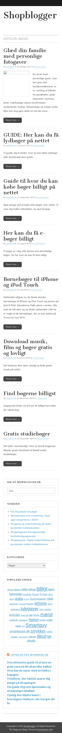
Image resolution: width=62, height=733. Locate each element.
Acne (10, 589)
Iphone (40, 603)
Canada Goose (30, 594)
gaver (11, 599)
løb (31, 615)
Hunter (30, 603)
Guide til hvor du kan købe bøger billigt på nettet (30, 187)
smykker (38, 631)
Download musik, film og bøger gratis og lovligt (27, 347)
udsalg (31, 640)
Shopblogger (30, 15)
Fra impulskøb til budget (24, 511)
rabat (18, 625)
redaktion (10, 66)
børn (51, 589)
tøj (49, 636)
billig (25, 589)
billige (32, 589)
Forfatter (10, 357)
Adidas (17, 589)
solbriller (14, 637)
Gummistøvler (38, 598)
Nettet (34, 620)
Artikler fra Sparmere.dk (29, 654)
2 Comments (38, 357)
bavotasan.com (45, 730)
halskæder (13, 604)
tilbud (41, 636)
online (42, 620)
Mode (36, 615)
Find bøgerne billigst (29, 393)
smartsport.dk (20, 631)
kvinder (14, 615)
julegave (15, 609)
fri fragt (43, 594)
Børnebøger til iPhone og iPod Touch (30, 282)
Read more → (12, 120)
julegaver (30, 608)
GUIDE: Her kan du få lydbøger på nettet (31, 138)
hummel (22, 604)
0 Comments (40, 66)
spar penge (23, 637)
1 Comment (41, 398)
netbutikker (23, 620)
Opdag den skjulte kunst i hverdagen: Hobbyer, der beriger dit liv (31, 699)
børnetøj (15, 594)
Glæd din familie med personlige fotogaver (24, 56)
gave (50, 594)
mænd (46, 614)
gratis (19, 598)
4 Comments (39, 243)
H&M (50, 598)
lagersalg (25, 615)
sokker (49, 632)
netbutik (13, 620)
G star (26, 599)
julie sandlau (45, 609)
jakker (50, 604)
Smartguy (36, 625)
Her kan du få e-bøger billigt (24, 236)
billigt (42, 589)
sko (23, 626)
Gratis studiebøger (26, 434)
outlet (49, 619)
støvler (32, 636)
